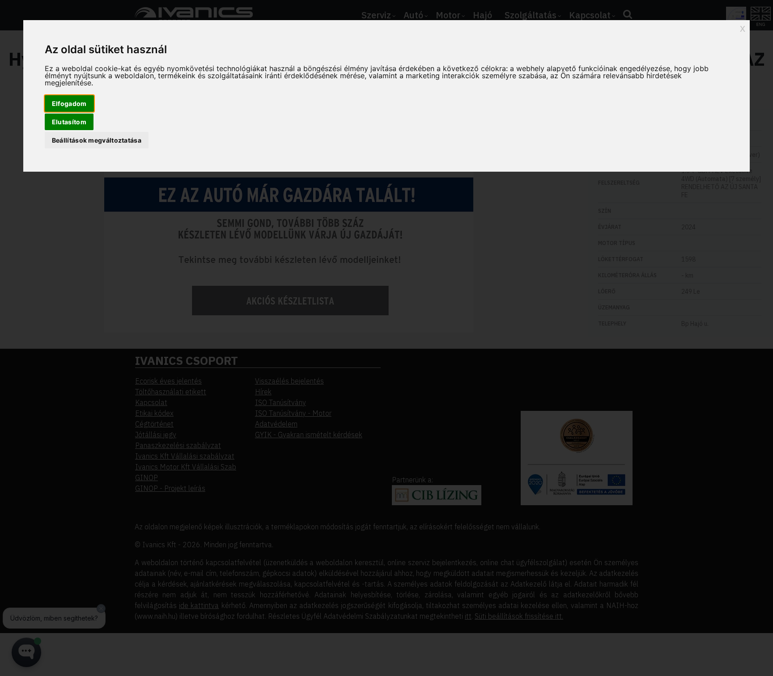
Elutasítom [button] (69, 122)
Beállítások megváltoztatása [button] (96, 140)
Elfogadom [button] (69, 103)
